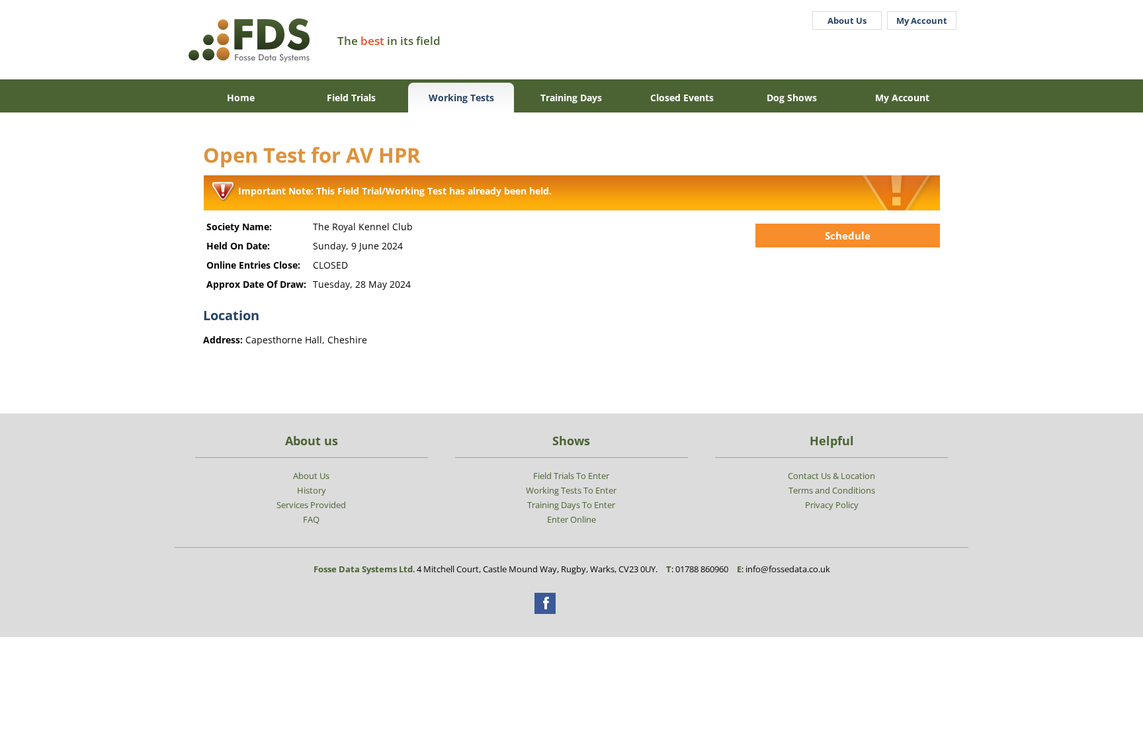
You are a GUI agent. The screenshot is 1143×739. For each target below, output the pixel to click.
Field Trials (351, 97)
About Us (847, 20)
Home (241, 97)
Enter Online (571, 519)
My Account (921, 20)
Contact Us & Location (831, 476)
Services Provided (311, 505)
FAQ (311, 519)
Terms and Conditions (831, 490)
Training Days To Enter (571, 505)
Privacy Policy (832, 505)
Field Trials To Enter (571, 476)
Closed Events (682, 97)
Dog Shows (792, 97)
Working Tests (461, 97)
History (311, 490)
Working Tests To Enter (571, 490)
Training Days (571, 97)
